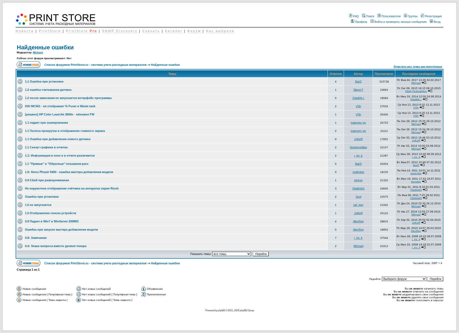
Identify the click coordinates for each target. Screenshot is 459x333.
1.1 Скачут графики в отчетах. (46, 147)
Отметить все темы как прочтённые (418, 66)
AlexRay (358, 221)
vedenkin (358, 172)
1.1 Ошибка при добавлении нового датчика (57, 139)
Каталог (173, 31)
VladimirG (358, 188)
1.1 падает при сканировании (46, 122)
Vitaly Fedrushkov (416, 91)
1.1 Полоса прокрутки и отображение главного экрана (65, 130)
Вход (437, 21)
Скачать (151, 31)
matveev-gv (358, 122)
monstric (416, 181)
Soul (358, 196)
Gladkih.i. (358, 98)
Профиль (361, 21)
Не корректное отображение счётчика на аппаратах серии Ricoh (72, 188)
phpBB (221, 310)
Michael (38, 52)
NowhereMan (358, 147)
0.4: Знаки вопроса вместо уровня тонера (55, 246)
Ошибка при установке (42, 196)
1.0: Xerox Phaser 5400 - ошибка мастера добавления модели (69, 172)
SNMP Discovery (120, 31)
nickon (358, 180)
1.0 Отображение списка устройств (50, 213)
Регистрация (433, 16)
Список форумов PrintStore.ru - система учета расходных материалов (95, 64)
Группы (413, 16)
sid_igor (358, 204)
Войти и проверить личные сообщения (401, 21)
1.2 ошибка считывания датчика (48, 89)
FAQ (356, 16)
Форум (194, 31)
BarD (358, 81)
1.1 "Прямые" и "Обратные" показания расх (56, 163)
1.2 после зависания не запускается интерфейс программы (68, 98)
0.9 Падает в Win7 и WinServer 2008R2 (52, 221)
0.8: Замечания (35, 237)
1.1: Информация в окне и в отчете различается (60, 155)
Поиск (370, 16)
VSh (358, 106)
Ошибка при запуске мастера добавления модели (61, 229)
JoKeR (358, 139)
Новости (25, 31)
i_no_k (358, 155)
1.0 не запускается (38, 204)
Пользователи (391, 16)
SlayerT (358, 89)
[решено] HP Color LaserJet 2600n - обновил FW (59, 114)
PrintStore (50, 31)
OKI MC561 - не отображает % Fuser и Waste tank (60, 106)
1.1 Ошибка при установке (44, 81)
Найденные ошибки (45, 47)
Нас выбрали (220, 31)
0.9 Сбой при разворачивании (47, 180)
